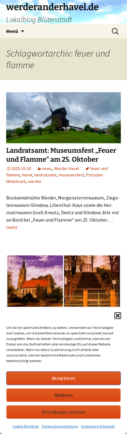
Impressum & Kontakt (98, 426)
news (47, 168)
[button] (118, 316)
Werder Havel (66, 168)
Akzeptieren (63, 378)
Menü (12, 31)
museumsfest (71, 175)
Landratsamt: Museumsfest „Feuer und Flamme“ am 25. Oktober (61, 155)
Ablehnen (64, 395)
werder (35, 181)
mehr (12, 227)
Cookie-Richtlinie (25, 426)
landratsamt (45, 175)
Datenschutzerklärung (60, 426)
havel (27, 175)
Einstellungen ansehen (64, 412)
